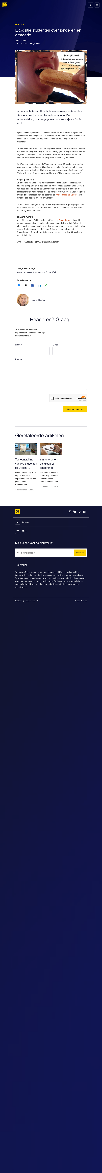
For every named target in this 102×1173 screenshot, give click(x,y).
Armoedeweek (69, 226)
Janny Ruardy (39, 305)
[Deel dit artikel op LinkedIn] (39, 291)
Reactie (19, 365)
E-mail (56, 351)
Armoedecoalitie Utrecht (28, 204)
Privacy (77, 607)
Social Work (53, 278)
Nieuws (20, 278)
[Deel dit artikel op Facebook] (32, 291)
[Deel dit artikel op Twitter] (25, 291)
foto (36, 278)
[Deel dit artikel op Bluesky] (19, 291)
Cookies (84, 607)
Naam (18, 351)
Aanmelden (79, 559)
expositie (29, 278)
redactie (43, 278)
